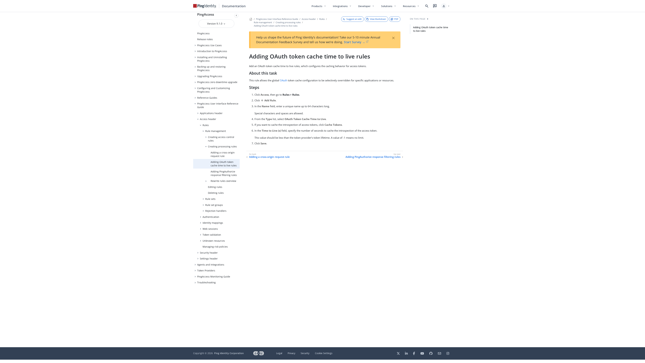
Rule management (215, 131)
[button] (445, 6)
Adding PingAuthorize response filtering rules (224, 173)
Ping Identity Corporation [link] (229, 353)
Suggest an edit (354, 19)
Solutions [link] (388, 6)
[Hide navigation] (236, 15)
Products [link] (319, 6)
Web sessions (210, 228)
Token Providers (206, 270)
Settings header (209, 258)
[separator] (239, 179)
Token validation (212, 234)
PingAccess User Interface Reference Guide (217, 105)
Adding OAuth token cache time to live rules (224, 163)
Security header (209, 252)
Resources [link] (411, 6)
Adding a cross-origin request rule (223, 154)
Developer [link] (366, 6)
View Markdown (378, 19)
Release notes (205, 39)
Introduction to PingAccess (212, 51)
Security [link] (305, 353)
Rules (206, 125)
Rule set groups (214, 205)
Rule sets (210, 198)
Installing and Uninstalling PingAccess (212, 59)
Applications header (211, 113)
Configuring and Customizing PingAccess (213, 90)
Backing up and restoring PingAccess (211, 68)
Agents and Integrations (210, 264)
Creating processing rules (222, 146)
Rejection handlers (215, 210)
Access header (208, 119)
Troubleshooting (206, 282)
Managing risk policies (215, 246)
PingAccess (205, 14)
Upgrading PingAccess (209, 76)
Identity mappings (213, 222)
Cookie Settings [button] (323, 353)
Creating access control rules (221, 138)
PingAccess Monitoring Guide (213, 276)
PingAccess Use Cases (209, 45)
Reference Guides (207, 97)
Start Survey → (354, 42)
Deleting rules (216, 192)
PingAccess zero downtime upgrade (217, 82)
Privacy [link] (291, 353)
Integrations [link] (342, 6)
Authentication (211, 216)
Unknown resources (214, 240)
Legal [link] (279, 353)
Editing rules (215, 187)
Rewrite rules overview (223, 181)
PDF (396, 19)
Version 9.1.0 (215, 23)
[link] (204, 6)
